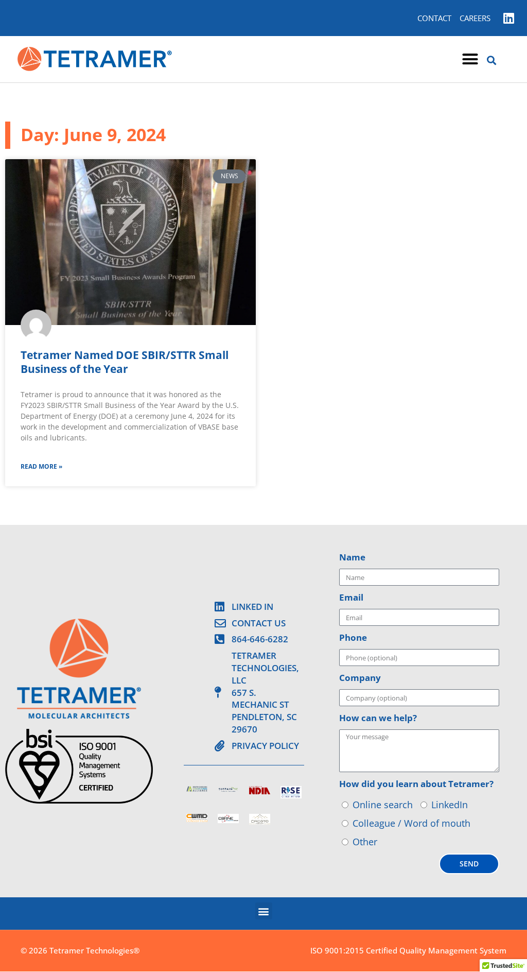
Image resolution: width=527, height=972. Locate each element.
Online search (383, 804)
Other (365, 841)
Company (360, 678)
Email (351, 597)
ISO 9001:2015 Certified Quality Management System (408, 950)
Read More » (41, 466)
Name (352, 557)
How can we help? (378, 718)
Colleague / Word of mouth (411, 823)
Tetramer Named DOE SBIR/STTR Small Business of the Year (125, 362)
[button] (470, 59)
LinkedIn (449, 804)
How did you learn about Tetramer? (416, 784)
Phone (353, 637)
